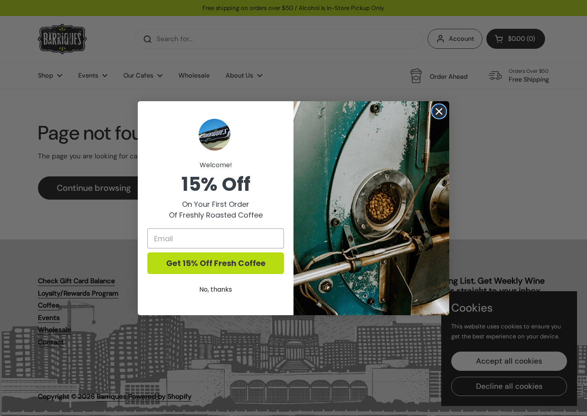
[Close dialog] (439, 111)
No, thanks (215, 289)
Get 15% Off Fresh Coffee (216, 263)
